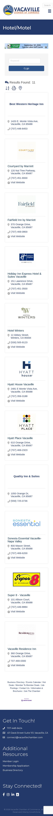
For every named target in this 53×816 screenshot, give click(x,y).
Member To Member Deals (27, 685)
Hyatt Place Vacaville (20, 438)
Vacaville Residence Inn (22, 648)
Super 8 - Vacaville (19, 595)
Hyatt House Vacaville (21, 384)
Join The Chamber (32, 691)
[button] (6, 82)
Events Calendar (33, 682)
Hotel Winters (16, 330)
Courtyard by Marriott (20, 166)
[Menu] (50, 11)
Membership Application (16, 766)
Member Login (11, 761)
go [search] (27, 68)
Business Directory (15, 682)
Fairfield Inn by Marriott (22, 219)
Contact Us (24, 688)
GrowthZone (34, 812)
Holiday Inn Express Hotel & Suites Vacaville (24, 275)
